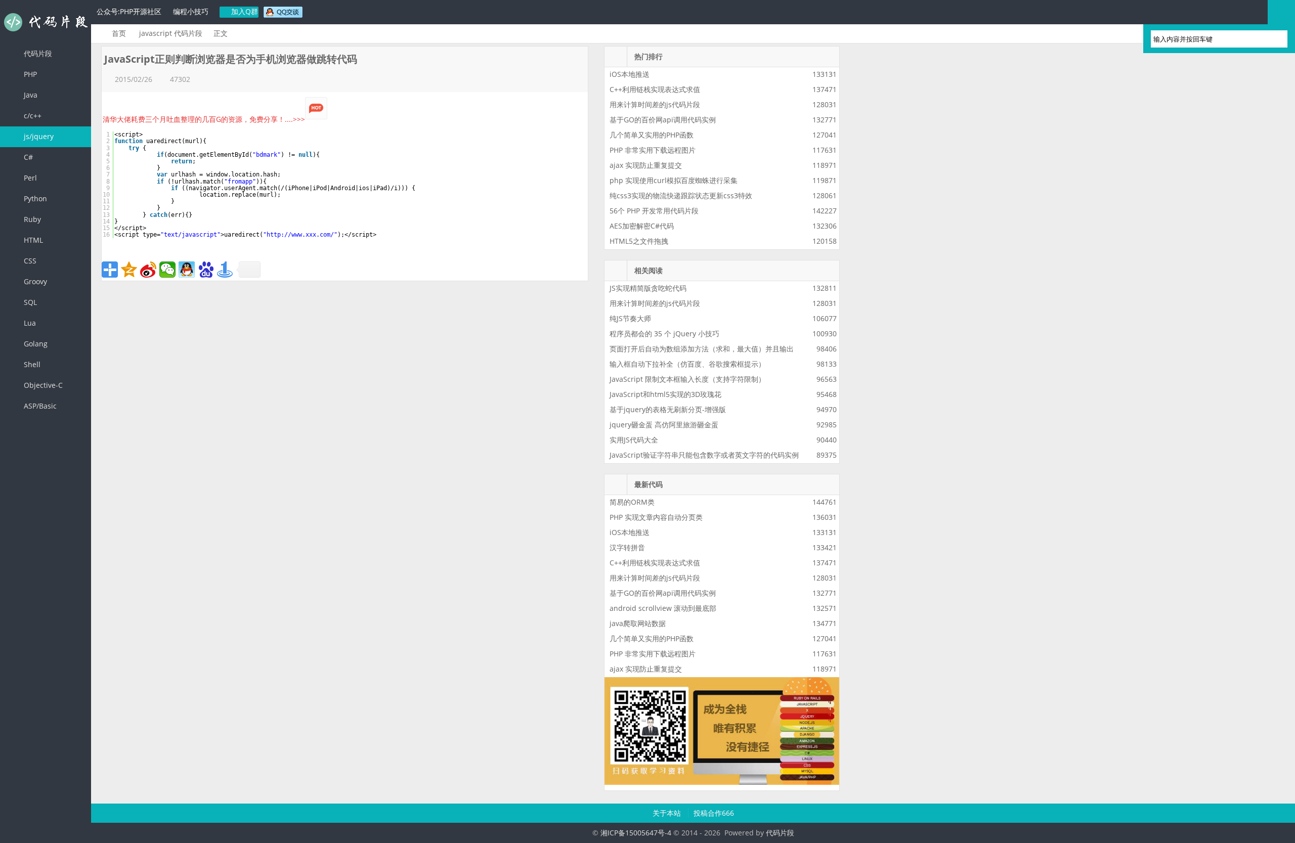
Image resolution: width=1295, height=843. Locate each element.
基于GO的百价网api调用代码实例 (663, 119)
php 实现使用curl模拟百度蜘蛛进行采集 (674, 180)
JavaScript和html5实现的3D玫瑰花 (665, 394)
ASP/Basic (39, 406)
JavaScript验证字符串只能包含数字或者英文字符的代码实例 (704, 455)
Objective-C (42, 385)
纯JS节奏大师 (630, 318)
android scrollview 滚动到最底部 (663, 608)
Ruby (31, 219)
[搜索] (1275, 39)
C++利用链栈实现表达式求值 (655, 89)
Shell (31, 364)
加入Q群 (243, 11)
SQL (29, 302)
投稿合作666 (714, 813)
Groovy (34, 281)
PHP (29, 74)
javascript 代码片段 (170, 33)
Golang (35, 343)
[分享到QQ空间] (129, 269)
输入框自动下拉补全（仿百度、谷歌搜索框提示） (687, 364)
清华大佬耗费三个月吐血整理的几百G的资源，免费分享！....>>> (204, 119)
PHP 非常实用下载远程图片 (653, 150)
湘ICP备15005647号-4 (635, 832)
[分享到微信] (167, 269)
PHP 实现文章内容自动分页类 (656, 517)
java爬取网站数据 (638, 623)
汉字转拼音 (627, 547)
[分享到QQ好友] (187, 269)
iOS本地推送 (630, 74)
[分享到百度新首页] (206, 269)
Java (29, 95)
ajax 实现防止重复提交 (646, 165)
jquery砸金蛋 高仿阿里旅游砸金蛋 (664, 424)
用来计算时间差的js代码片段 (655, 104)
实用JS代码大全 (634, 440)
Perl (29, 178)
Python (34, 198)
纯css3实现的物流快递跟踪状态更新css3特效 (681, 195)
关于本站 (668, 813)
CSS (29, 260)
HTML (32, 240)
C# (27, 157)
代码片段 (45, 22)
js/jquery (38, 136)
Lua (29, 323)
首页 (119, 33)
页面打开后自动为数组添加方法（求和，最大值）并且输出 (702, 348)
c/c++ (31, 115)
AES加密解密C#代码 (642, 226)
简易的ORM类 (632, 502)
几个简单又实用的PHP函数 (652, 135)
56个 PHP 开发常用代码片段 (654, 210)
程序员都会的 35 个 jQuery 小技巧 (664, 333)
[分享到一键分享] (225, 269)
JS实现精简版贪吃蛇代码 (648, 288)
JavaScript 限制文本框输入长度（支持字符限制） (687, 379)
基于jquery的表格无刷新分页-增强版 (668, 409)
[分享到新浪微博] (148, 269)
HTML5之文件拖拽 (639, 241)
